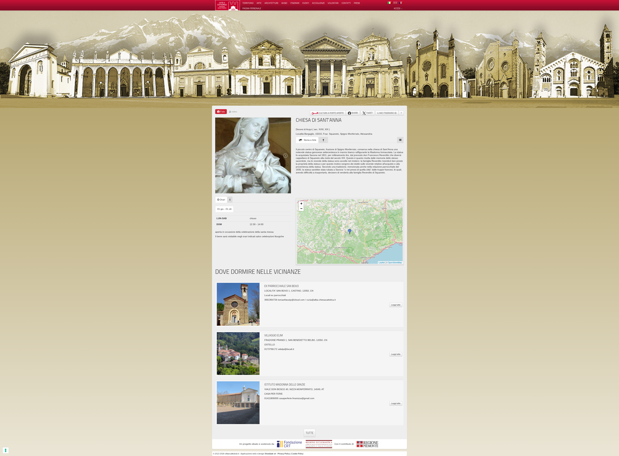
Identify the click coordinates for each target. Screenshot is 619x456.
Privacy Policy (284, 454)
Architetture (271, 3)
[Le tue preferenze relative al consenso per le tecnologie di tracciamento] (6, 450)
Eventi (305, 3)
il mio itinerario (385, 113)
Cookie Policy (297, 454)
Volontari (333, 3)
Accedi (397, 8)
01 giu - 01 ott (224, 209)
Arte (259, 3)
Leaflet (382, 262)
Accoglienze (318, 3)
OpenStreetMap (395, 262)
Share (354, 112)
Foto (222, 111)
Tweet (369, 112)
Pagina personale (251, 8)
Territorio (248, 3)
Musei (284, 3)
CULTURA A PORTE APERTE (331, 113)
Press (357, 3)
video (234, 111)
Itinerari (294, 3)
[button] (349, 231)
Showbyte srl (270, 454)
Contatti (346, 3)
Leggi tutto (395, 305)
